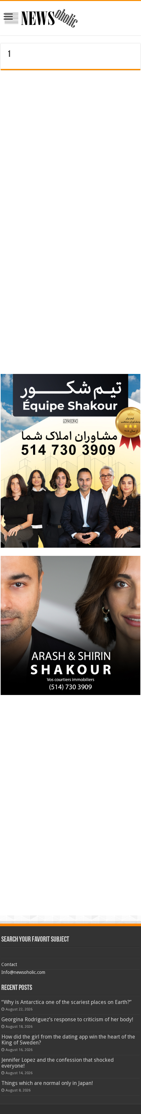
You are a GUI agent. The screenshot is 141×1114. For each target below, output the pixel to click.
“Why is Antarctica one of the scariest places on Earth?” (66, 1002)
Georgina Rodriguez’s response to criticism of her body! (67, 1019)
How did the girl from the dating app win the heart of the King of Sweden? (68, 1040)
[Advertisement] (70, 116)
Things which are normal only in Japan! (47, 1083)
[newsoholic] (41, 18)
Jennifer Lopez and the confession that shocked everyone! (57, 1063)
